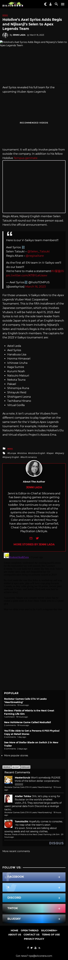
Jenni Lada (19, 35)
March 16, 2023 (35, 286)
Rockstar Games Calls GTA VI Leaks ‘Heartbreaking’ (28, 787)
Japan (51, 453)
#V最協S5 (57, 271)
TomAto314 (21, 821)
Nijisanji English (11, 457)
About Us (14, 934)
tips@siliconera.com (40, 955)
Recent (15, 767)
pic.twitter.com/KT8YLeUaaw (26, 275)
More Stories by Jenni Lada (34, 544)
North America (29, 457)
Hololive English (37, 453)
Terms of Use (51, 934)
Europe (12, 453)
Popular (25, 767)
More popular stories (16, 755)
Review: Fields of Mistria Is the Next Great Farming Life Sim (32, 834)
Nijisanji (60, 453)
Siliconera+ (49, 930)
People (6, 767)
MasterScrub (22, 777)
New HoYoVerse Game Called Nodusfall (27, 722)
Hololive (23, 453)
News (5, 15)
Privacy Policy (34, 938)
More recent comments (16, 851)
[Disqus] (34, 592)
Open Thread (30, 930)
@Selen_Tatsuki (38, 251)
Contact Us (31, 934)
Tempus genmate (25, 158)
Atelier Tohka (23, 796)
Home (14, 930)
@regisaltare (35, 255)
